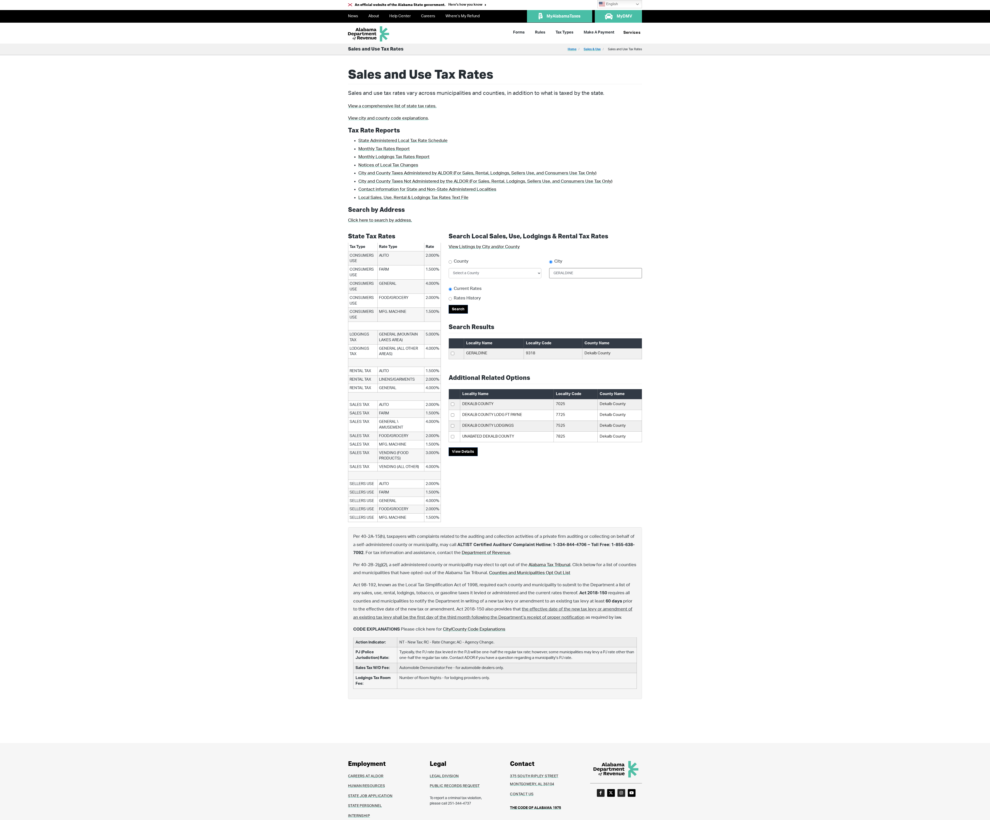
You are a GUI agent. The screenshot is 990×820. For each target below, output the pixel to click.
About (373, 16)
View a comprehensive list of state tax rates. (392, 106)
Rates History (467, 298)
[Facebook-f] (601, 793)
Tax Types (564, 32)
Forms (519, 32)
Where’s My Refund (463, 16)
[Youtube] (632, 793)
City (558, 261)
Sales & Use (592, 49)
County (461, 261)
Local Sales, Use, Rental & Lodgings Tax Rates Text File (413, 197)
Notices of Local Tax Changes (388, 165)
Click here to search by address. (380, 220)
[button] (467, 5)
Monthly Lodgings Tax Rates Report (394, 157)
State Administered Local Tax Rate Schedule (403, 140)
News (353, 16)
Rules (540, 32)
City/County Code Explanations (474, 629)
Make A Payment (599, 32)
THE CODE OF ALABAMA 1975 (535, 808)
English (611, 4)
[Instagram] (621, 793)
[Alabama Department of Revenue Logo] (368, 33)
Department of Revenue (486, 552)
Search (458, 309)
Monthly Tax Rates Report (384, 149)
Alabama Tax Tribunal (549, 565)
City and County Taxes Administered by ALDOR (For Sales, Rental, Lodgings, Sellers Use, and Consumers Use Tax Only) (477, 173)
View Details (463, 452)
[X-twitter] (611, 793)
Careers (428, 16)
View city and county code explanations (388, 118)
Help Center (400, 16)
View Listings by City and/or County (484, 247)
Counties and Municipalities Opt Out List (529, 573)
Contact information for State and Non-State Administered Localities (427, 189)
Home (572, 49)
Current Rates (468, 288)
